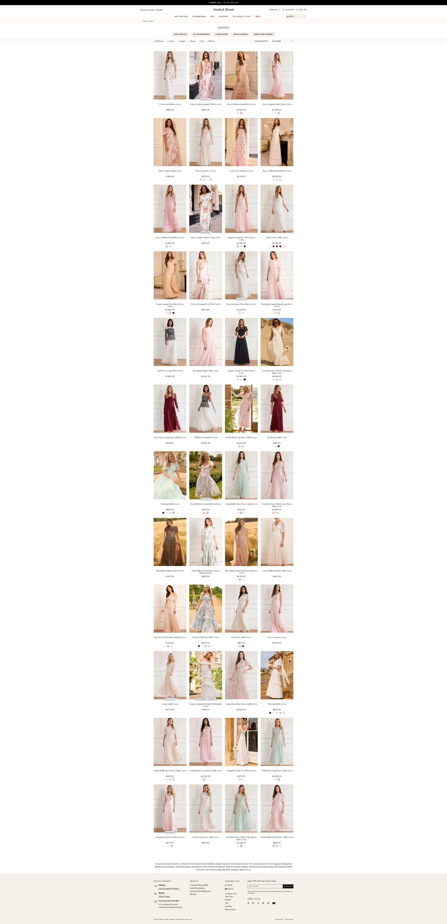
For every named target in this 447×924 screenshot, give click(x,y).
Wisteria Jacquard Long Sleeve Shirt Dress (170, 905)
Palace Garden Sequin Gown (170, 171)
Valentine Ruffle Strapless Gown (241, 904)
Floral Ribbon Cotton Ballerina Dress (206, 504)
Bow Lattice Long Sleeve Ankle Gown (170, 437)
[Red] (277, 246)
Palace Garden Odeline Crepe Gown (205, 238)
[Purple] (280, 246)
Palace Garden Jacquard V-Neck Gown (205, 104)
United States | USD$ (150, 10)
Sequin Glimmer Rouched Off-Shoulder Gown (206, 705)
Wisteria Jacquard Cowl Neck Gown (205, 304)
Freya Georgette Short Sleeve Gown (277, 104)
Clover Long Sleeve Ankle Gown (205, 837)
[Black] (245, 246)
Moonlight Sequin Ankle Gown (205, 371)
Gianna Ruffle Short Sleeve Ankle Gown (241, 504)
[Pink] (238, 113)
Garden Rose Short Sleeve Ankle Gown (241, 704)
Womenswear (199, 16)
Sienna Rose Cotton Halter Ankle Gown (277, 904)
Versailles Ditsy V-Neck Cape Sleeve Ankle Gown (277, 372)
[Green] (200, 179)
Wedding (223, 16)
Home (145, 21)
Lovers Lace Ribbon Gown (170, 104)
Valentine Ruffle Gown (170, 504)
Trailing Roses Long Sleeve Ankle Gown (205, 771)
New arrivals (181, 16)
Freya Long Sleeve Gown (206, 171)
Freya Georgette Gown (277, 637)
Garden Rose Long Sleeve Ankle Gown (241, 437)
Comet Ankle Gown (170, 704)
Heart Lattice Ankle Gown (277, 238)
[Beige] (241, 113)
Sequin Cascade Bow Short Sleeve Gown (241, 239)
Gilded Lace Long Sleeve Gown (170, 371)
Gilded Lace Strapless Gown (205, 437)
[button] (158, 41)
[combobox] (296, 16)
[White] (245, 113)
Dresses (150, 21)
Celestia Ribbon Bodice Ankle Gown (277, 571)
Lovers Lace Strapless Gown (241, 171)
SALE (258, 16)
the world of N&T (241, 16)
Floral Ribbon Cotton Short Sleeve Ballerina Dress (206, 572)
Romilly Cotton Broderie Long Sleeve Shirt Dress (205, 905)
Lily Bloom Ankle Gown (277, 437)
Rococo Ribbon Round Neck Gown (241, 104)
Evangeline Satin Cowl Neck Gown (241, 771)
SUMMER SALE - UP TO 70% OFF (223, 2)
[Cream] (211, 179)
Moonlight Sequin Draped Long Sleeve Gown (277, 305)
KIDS (212, 16)
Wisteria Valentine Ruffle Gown (206, 637)
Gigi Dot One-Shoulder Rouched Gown (170, 637)
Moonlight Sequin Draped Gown (170, 571)
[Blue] (273, 246)
